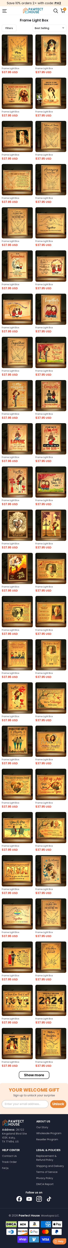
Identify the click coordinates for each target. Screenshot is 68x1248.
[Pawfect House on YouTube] (29, 1199)
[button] (49, 28)
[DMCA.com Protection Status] (11, 1224)
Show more (34, 1075)
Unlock (58, 1104)
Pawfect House (29, 1215)
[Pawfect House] (33, 10)
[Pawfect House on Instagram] (39, 1199)
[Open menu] (4, 10)
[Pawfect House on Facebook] (19, 1199)
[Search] (55, 10)
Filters (9, 28)
